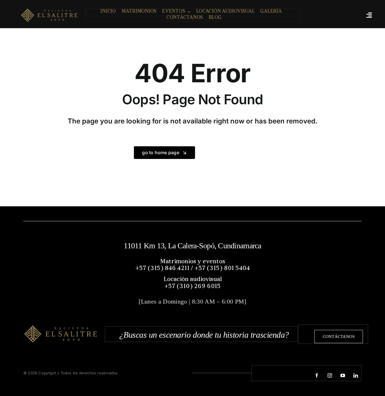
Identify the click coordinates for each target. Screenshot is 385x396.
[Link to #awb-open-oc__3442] (368, 15)
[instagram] (330, 375)
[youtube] (343, 375)
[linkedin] (356, 375)
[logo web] (49, 14)
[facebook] (317, 375)
